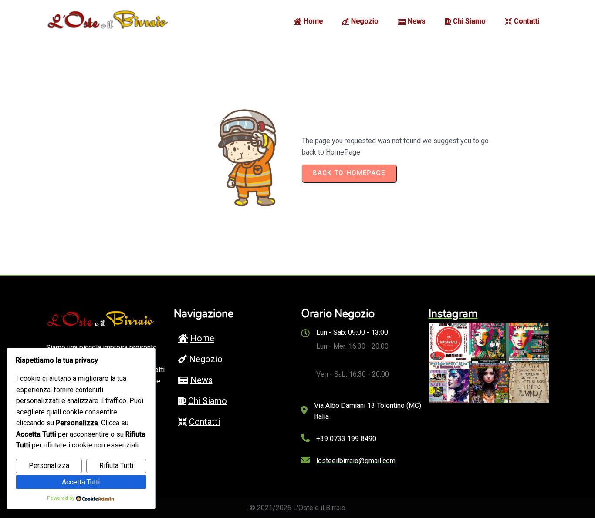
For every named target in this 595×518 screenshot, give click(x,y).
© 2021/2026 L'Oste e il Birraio (297, 508)
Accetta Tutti (81, 482)
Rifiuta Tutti (116, 465)
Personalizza (49, 465)
